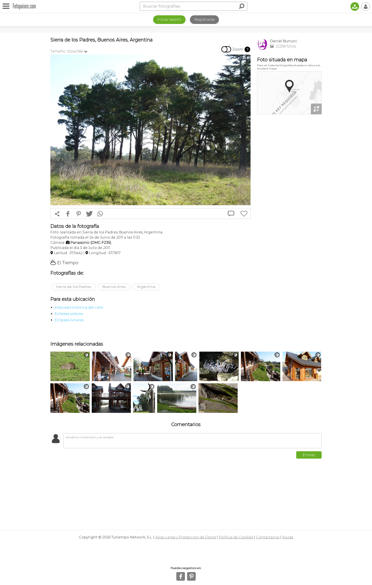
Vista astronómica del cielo (79, 307)
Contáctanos (267, 537)
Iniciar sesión (169, 19)
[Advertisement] (289, 183)
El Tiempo (64, 262)
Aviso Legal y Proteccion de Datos (185, 537)
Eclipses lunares (69, 320)
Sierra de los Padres (73, 287)
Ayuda (287, 537)
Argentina (146, 287)
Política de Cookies (236, 537)
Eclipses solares (69, 314)
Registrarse (204, 19)
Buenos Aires (114, 287)
